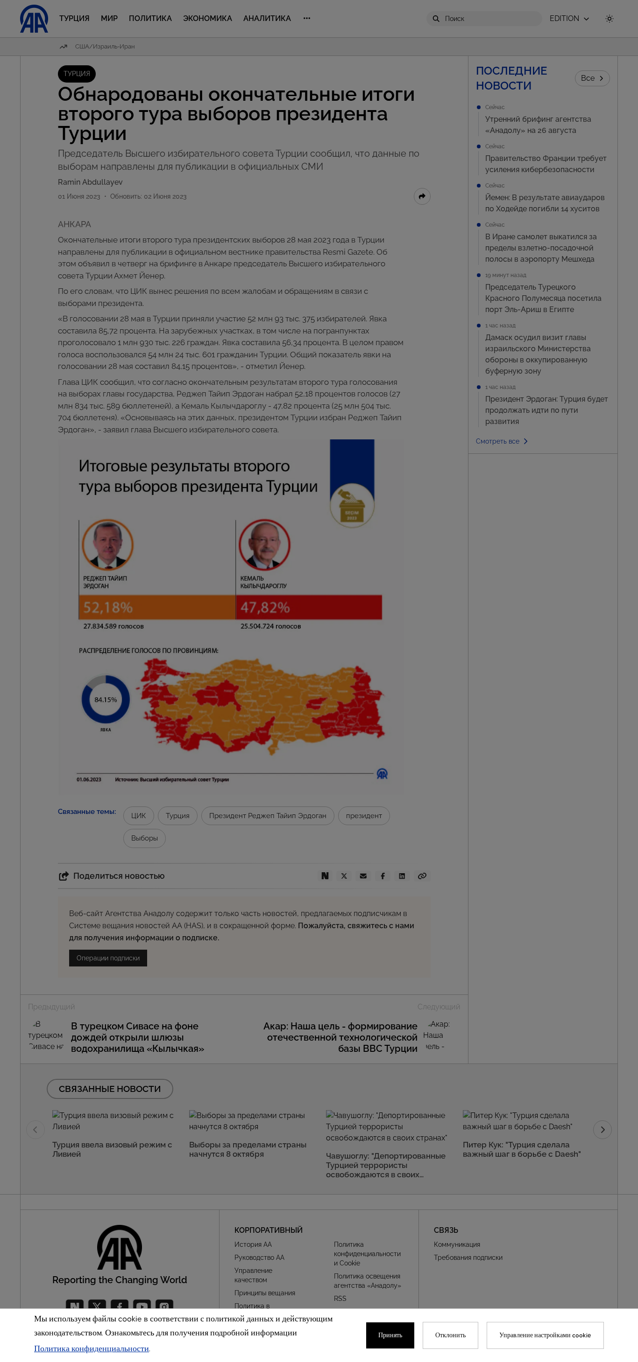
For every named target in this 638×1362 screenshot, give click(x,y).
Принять (390, 1335)
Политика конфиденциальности (91, 1349)
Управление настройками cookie (545, 1335)
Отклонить (450, 1335)
